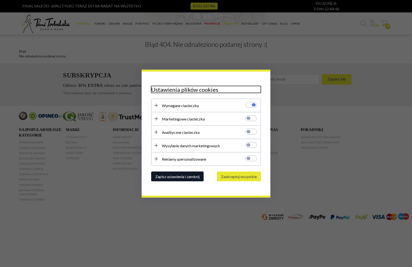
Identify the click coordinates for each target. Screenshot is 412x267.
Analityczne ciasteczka (181, 132)
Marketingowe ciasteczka (183, 118)
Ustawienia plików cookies (184, 89)
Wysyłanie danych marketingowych (191, 145)
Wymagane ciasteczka (180, 105)
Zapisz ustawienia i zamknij (177, 176)
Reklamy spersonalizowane (184, 159)
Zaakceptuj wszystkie (239, 176)
